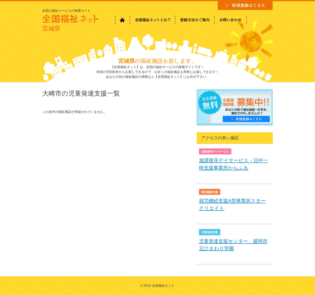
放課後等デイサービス (215, 151)
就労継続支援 (209, 192)
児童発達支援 (209, 232)
